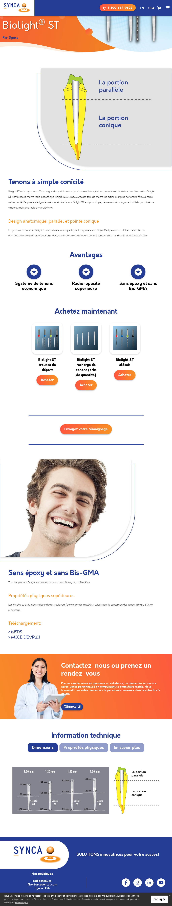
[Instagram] (137, 882)
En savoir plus (127, 748)
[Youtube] (161, 882)
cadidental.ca (42, 881)
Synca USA (42, 888)
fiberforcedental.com (42, 884)
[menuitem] (142, 8)
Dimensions (43, 748)
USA (151, 8)
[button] (167, 8)
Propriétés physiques (84, 748)
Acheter (47, 380)
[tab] (43, 747)
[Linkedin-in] (149, 882)
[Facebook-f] (126, 882)
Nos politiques (42, 874)
